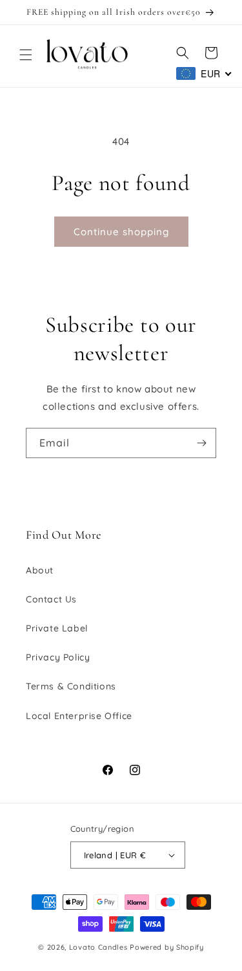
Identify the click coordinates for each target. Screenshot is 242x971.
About (40, 570)
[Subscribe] (201, 443)
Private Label (57, 628)
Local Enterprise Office (79, 716)
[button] (26, 55)
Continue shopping (121, 232)
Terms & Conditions (71, 686)
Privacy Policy (58, 657)
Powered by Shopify (167, 947)
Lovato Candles (98, 947)
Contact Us (51, 599)
